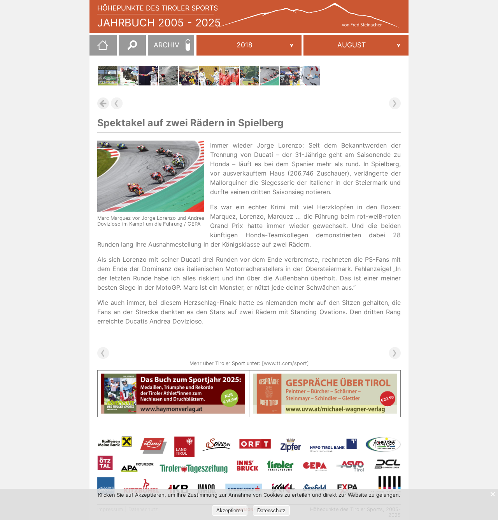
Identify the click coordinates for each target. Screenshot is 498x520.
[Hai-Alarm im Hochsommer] (290, 75)
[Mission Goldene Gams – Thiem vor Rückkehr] (148, 75)
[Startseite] (98, 48)
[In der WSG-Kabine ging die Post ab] (188, 75)
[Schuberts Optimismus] (310, 75)
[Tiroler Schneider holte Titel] (229, 75)
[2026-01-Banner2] (325, 378)
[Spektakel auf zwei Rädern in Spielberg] (269, 75)
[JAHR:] (249, 45)
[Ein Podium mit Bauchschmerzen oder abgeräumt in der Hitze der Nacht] (209, 75)
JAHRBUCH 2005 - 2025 (159, 22)
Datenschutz (271, 510)
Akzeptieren (229, 510)
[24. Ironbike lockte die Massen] (168, 75)
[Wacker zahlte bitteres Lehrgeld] (107, 75)
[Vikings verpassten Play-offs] (249, 75)
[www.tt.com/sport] (285, 363)
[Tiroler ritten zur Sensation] (128, 75)
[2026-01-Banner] (173, 378)
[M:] (356, 45)
